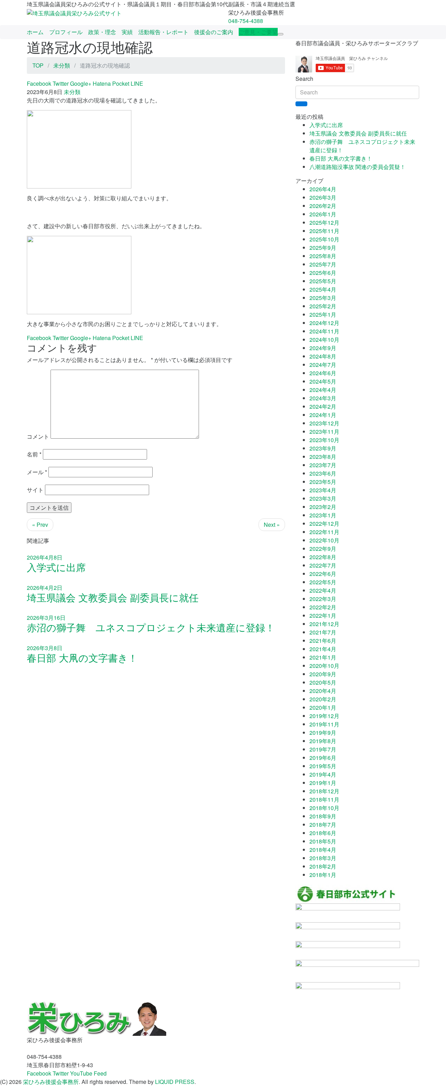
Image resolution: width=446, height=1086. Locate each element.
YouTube (81, 1073)
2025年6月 (322, 273)
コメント (38, 436)
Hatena (102, 83)
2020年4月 (322, 691)
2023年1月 (322, 515)
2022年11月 (324, 532)
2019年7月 (322, 749)
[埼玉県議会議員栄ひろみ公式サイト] (74, 12)
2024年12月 (324, 323)
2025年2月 (322, 306)
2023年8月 (322, 457)
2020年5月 (322, 682)
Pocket (120, 83)
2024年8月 (322, 356)
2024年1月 (322, 415)
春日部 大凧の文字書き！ (340, 158)
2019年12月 (324, 716)
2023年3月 (322, 498)
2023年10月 (324, 440)
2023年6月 (322, 473)
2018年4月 (322, 850)
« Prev (40, 525)
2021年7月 (322, 632)
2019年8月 (322, 741)
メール (37, 472)
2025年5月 (322, 281)
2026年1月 (322, 214)
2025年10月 (324, 239)
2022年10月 (324, 540)
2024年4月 (322, 390)
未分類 (72, 92)
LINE (137, 83)
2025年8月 (322, 256)
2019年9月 (322, 733)
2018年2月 (322, 866)
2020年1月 (322, 707)
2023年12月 (324, 423)
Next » (272, 525)
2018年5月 (322, 841)
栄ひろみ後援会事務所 (51, 1082)
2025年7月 (322, 264)
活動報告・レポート (163, 32)
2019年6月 (322, 758)
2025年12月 (324, 222)
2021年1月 (322, 657)
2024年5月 (322, 381)
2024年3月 (322, 398)
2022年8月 (322, 557)
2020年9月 (322, 674)
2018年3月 (322, 858)
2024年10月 (324, 340)
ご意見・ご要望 (258, 32)
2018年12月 (324, 791)
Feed (100, 1073)
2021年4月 (322, 649)
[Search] (301, 103)
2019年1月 (322, 783)
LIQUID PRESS (174, 1082)
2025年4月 (322, 289)
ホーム (35, 32)
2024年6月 (322, 373)
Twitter (61, 83)
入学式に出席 (326, 125)
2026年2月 (322, 206)
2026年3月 (322, 197)
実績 (127, 32)
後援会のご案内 (213, 32)
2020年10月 (324, 666)
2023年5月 (322, 482)
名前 (34, 454)
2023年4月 (322, 490)
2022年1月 (322, 615)
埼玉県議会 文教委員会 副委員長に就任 (358, 133)
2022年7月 (322, 565)
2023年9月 (322, 448)
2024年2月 (322, 406)
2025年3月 (322, 298)
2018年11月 (324, 799)
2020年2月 (322, 699)
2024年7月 (322, 365)
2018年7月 (322, 825)
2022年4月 (322, 590)
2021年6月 (322, 641)
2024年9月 (322, 348)
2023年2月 (322, 507)
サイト (35, 490)
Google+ (80, 83)
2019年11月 (324, 724)
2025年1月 (322, 314)
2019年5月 (322, 766)
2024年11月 (324, 331)
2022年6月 (322, 574)
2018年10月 (324, 808)
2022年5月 (322, 582)
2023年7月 (322, 465)
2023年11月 (324, 432)
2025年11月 (324, 231)
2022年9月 (322, 549)
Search (304, 79)
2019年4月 (322, 774)
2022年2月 (322, 607)
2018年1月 (322, 875)
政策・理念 (102, 32)
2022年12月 (324, 523)
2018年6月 (322, 833)
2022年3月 (322, 599)
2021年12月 (324, 624)
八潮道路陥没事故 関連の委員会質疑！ (357, 167)
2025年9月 (322, 248)
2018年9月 (322, 816)
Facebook (39, 83)
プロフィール (66, 32)
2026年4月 (322, 189)
